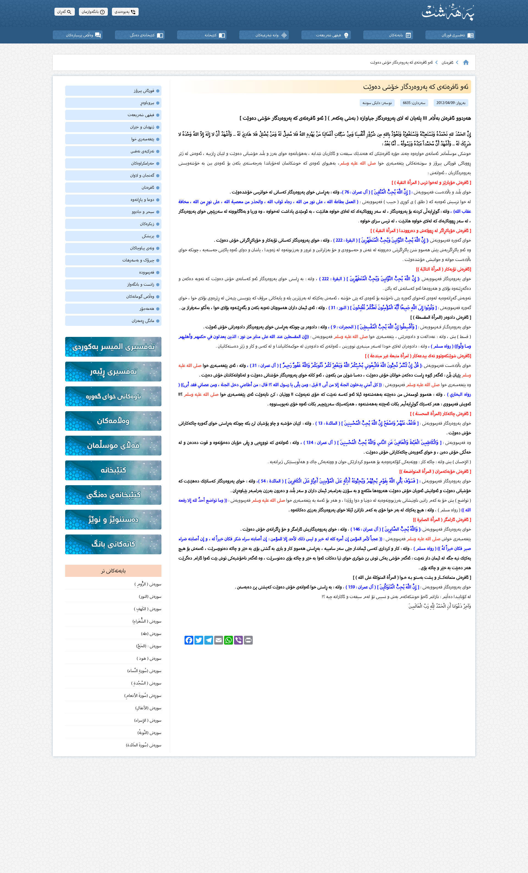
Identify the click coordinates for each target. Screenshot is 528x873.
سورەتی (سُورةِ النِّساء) (143, 671)
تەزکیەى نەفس (145, 151)
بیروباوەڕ (150, 103)
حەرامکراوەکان (145, 163)
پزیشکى (151, 236)
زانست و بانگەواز (143, 284)
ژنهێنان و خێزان (145, 127)
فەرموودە (149, 272)
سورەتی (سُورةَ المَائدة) (143, 745)
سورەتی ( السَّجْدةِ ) (146, 683)
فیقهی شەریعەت (144, 115)
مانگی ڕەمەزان (146, 320)
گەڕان (64, 11)
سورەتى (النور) (150, 596)
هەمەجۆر (149, 308)
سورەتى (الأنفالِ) (148, 708)
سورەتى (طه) (150, 633)
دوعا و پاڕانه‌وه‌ (145, 199)
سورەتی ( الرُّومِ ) (147, 584)
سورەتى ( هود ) (149, 658)
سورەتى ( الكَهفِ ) (147, 609)
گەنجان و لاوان (145, 175)
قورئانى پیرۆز (147, 90)
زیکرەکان (150, 224)
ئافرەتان (447, 62)
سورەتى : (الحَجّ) (148, 646)
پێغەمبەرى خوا (145, 139)
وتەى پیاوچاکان (145, 248)
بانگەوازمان (93, 11)
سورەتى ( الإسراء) (147, 720)
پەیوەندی (125, 11)
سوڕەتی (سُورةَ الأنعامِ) (142, 695)
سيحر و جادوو (146, 211)
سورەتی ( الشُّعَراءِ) (147, 621)
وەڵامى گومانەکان (143, 296)
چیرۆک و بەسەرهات (141, 260)
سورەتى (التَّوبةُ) (148, 732)
